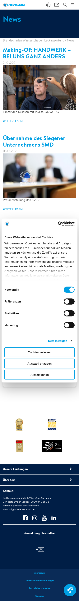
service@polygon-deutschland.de (21, 505)
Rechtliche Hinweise (39, 588)
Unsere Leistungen (15, 469)
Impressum (39, 572)
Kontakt (8, 491)
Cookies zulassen (39, 352)
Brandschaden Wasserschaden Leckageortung (33, 40)
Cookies (39, 596)
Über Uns (9, 480)
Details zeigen (57, 340)
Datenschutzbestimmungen (39, 580)
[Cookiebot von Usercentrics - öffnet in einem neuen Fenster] (58, 223)
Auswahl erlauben (39, 363)
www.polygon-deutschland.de (19, 509)
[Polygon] (14, 4)
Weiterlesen (13, 121)
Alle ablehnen (39, 374)
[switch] (69, 304)
